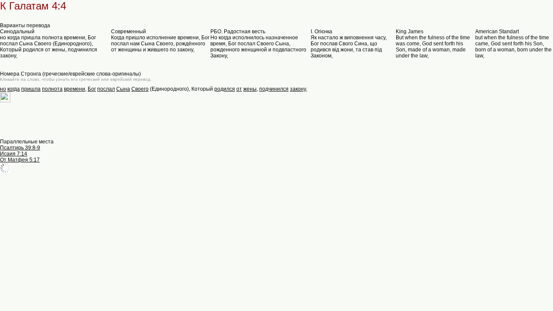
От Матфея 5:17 (20, 160)
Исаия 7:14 (13, 154)
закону (298, 89)
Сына (123, 89)
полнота (52, 89)
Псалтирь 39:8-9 (20, 148)
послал (106, 89)
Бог (92, 89)
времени (74, 89)
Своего (140, 89)
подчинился (274, 89)
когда (13, 89)
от (239, 89)
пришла (31, 89)
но (3, 89)
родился (224, 89)
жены (250, 89)
